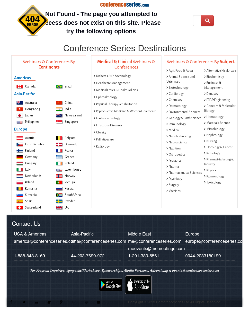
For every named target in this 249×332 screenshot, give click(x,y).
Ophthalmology (106, 97)
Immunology (177, 124)
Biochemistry (215, 77)
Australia (31, 103)
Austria (30, 138)
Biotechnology (178, 87)
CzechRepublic (35, 144)
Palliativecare (105, 139)
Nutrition (175, 148)
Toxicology (213, 182)
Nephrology (214, 135)
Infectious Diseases (109, 125)
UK (67, 207)
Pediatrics (175, 160)
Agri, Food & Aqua (181, 70)
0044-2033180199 (203, 255)
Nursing (211, 141)
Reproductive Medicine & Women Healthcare (126, 111)
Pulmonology (215, 176)
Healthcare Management (113, 83)
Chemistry (175, 100)
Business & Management (213, 85)
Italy (28, 169)
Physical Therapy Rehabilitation (116, 104)
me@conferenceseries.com (154, 241)
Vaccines (175, 191)
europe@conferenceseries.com (215, 241)
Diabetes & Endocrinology (113, 76)
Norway (70, 176)
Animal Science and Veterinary (181, 79)
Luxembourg (73, 169)
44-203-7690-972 (88, 255)
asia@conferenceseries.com (98, 241)
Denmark (71, 144)
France (69, 150)
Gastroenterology (108, 118)
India (68, 109)
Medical (174, 130)
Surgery (174, 185)
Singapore (72, 121)
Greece (69, 157)
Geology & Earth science (185, 118)
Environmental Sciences (185, 112)
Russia (69, 188)
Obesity (101, 132)
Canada (30, 86)
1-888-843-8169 (29, 255)
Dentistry (212, 94)
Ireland (69, 163)
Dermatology (178, 106)
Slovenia (31, 195)
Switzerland (33, 207)
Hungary (30, 163)
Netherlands (33, 176)
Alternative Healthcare (221, 70)
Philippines (32, 121)
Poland (29, 182)
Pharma (174, 166)
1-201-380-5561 (143, 255)
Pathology (213, 153)
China (68, 103)
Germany (31, 157)
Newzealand (73, 115)
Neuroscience (178, 142)
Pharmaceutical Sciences (185, 173)
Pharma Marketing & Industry (219, 162)
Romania (31, 188)
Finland (30, 150)
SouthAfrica (73, 195)
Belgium (70, 138)
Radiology (103, 146)
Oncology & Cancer (219, 147)
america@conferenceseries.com (45, 241)
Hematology (214, 117)
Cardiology (176, 94)
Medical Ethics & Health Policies (117, 90)
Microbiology (215, 129)
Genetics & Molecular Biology (219, 108)
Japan (29, 115)
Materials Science (218, 123)
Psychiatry (175, 179)
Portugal (70, 182)
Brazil (68, 86)
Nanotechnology (180, 136)
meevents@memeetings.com (156, 248)
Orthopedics (177, 154)
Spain (29, 201)
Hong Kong (32, 109)
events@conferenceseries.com (195, 270)
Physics (211, 170)
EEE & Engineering (218, 100)
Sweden (70, 201)
